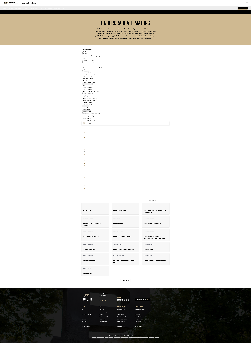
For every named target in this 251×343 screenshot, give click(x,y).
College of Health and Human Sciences (92, 91)
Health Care (85, 64)
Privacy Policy (151, 337)
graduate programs (113, 33)
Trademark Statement (136, 335)
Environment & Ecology (88, 62)
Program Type (86, 111)
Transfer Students (120, 314)
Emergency (137, 314)
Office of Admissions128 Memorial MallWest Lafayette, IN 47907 (104, 295)
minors (102, 33)
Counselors (119, 324)
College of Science (87, 97)
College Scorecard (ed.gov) (126, 337)
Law (84, 66)
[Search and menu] (246, 3)
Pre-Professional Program (89, 120)
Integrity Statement (109, 337)
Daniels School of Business (89, 100)
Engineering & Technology (89, 60)
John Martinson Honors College (145, 36)
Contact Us (241, 8)
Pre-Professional (87, 73)
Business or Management (89, 55)
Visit (62, 8)
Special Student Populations (123, 319)
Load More (124, 280)
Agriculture (85, 51)
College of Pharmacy (87, 95)
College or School (87, 83)
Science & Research (87, 76)
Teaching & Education (88, 78)
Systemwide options (141, 299)
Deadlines (101, 314)
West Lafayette (86, 109)
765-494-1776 (102, 300)
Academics (43, 8)
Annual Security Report (139, 309)
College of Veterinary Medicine (90, 98)
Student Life (57, 8)
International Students (121, 316)
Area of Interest (86, 49)
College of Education (87, 87)
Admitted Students (34, 8)
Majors (117, 12)
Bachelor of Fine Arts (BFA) (89, 117)
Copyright (111, 335)
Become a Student (12, 8)
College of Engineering (88, 89)
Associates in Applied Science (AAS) (91, 113)
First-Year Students (121, 312)
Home (4, 8)
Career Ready (133, 12)
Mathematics (86, 71)
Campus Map (84, 321)
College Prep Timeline (103, 324)
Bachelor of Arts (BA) (88, 115)
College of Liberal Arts (88, 93)
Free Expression (117, 337)
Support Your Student (23, 8)
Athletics (85, 53)
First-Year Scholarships (86, 316)
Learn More (95, 208)
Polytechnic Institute (87, 104)
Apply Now (101, 309)
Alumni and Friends (121, 326)
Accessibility (94, 337)
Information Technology (140, 316)
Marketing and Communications (141, 319)
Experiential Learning (142, 12)
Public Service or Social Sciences (90, 75)
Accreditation (135, 337)
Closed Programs (103, 319)
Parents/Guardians (121, 321)
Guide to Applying (103, 312)
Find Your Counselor (86, 326)
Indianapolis (85, 107)
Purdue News (138, 321)
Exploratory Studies (87, 102)
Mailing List (84, 324)
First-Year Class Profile (104, 316)
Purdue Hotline (138, 324)
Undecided (85, 80)
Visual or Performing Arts (89, 82)
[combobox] (125, 123)
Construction (137, 312)
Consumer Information (143, 337)
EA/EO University (100, 337)
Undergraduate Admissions (28, 3)
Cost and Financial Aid (86, 314)
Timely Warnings (138, 326)
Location (85, 105)
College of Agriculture (88, 85)
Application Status (103, 321)
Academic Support (124, 12)
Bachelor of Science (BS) (88, 118)
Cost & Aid (49, 8)
